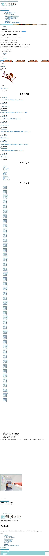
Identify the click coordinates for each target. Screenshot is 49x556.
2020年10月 (5, 273)
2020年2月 (5, 283)
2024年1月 (5, 224)
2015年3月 (5, 356)
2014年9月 (5, 364)
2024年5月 (5, 219)
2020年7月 (5, 277)
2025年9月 (5, 198)
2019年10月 (5, 288)
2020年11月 (5, 272)
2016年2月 (5, 342)
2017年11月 (5, 317)
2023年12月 (5, 225)
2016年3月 (5, 341)
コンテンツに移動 (4, 1)
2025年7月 (5, 201)
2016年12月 (5, 331)
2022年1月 (5, 254)
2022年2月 (5, 253)
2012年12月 (5, 390)
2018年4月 (5, 311)
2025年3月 (5, 206)
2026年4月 (5, 190)
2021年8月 (5, 260)
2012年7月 (5, 396)
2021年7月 (5, 261)
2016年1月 (5, 343)
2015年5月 (5, 353)
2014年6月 (5, 367)
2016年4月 (5, 340)
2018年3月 (5, 312)
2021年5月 (5, 264)
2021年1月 (5, 269)
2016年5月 (5, 338)
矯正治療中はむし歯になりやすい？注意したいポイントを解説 (13, 112)
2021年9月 (5, 259)
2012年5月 (5, 399)
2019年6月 (5, 293)
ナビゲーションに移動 (13, 1)
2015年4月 (5, 355)
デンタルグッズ (6, 179)
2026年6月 (5, 187)
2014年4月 (5, 370)
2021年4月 (5, 265)
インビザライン (6, 169)
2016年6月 (5, 337)
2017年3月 (5, 327)
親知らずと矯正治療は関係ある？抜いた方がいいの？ (11, 99)
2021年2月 (5, 268)
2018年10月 (5, 303)
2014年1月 (5, 374)
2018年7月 (5, 307)
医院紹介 (6, 535)
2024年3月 (5, 221)
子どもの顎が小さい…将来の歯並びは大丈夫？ (10, 118)
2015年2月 (5, 357)
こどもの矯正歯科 (8, 540)
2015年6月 (5, 352)
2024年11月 (5, 211)
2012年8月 (5, 395)
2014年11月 (5, 361)
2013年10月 (5, 377)
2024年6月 (5, 217)
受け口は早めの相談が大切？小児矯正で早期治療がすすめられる (14, 144)
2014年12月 (5, 360)
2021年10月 (5, 258)
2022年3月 (5, 251)
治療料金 (6, 544)
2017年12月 (5, 316)
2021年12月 (5, 255)
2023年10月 (5, 227)
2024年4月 (5, 220)
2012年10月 (5, 393)
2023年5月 (5, 234)
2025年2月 (5, 207)
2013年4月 (5, 385)
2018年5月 (5, 309)
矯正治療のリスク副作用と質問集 (11, 545)
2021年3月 (5, 266)
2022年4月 (5, 250)
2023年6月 (5, 232)
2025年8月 (5, 200)
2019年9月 (5, 289)
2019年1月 (5, 299)
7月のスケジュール (4, 125)
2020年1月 (5, 284)
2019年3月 (5, 297)
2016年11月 (5, 332)
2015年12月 (5, 345)
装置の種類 (6, 542)
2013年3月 (5, 386)
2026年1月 (5, 193)
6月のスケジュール (4, 137)
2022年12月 (5, 240)
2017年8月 (5, 321)
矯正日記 (5, 174)
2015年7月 (5, 351)
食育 (4, 178)
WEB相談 (5, 554)
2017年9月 (5, 319)
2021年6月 (5, 263)
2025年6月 (5, 202)
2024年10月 (5, 212)
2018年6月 (5, 308)
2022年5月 (5, 249)
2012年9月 (5, 394)
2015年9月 (5, 348)
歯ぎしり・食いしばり (4, 88)
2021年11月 (5, 256)
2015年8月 (5, 350)
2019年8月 (5, 290)
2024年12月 (5, 210)
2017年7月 (5, 322)
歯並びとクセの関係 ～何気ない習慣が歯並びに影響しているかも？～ (15, 131)
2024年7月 (5, 216)
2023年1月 (5, 239)
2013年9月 (5, 379)
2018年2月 (5, 313)
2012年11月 (5, 391)
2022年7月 (5, 246)
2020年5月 (5, 279)
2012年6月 (5, 398)
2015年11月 (5, 346)
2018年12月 (5, 301)
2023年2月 (5, 238)
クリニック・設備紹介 (10, 14)
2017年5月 (5, 324)
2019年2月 (5, 298)
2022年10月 (5, 243)
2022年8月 (5, 245)
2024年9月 (5, 214)
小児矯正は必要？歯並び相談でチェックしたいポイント (12, 150)
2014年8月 (5, 365)
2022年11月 (5, 241)
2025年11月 (5, 196)
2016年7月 (5, 336)
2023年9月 (5, 229)
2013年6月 (5, 382)
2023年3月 (5, 236)
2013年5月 (5, 384)
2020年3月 (5, 282)
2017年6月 (5, 323)
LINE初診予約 (6, 551)
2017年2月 (5, 328)
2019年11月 (5, 287)
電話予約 (5, 553)
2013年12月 (5, 375)
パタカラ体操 (2, 66)
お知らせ (24, 31)
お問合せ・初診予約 (4, 10)
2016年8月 (5, 335)
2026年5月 (5, 188)
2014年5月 (5, 369)
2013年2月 (5, 388)
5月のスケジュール (4, 156)
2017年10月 (5, 318)
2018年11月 (5, 302)
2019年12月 (5, 285)
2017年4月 (5, 326)
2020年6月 (5, 278)
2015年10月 (5, 347)
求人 (4, 167)
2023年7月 (5, 231)
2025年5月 (5, 203)
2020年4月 (5, 280)
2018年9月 (5, 304)
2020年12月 (5, 270)
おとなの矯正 (6, 168)
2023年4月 (5, 235)
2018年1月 (5, 314)
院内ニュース (6, 177)
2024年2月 (5, 222)
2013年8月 (5, 380)
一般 (4, 171)
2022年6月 (5, 248)
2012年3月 (5, 401)
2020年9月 (5, 274)
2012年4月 (5, 400)
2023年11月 (5, 226)
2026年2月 (5, 192)
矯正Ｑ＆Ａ (5, 176)
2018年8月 (5, 306)
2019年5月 (5, 294)
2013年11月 (5, 376)
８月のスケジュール (4, 106)
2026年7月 (5, 186)
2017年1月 (5, 330)
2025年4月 (5, 205)
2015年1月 (5, 359)
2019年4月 (5, 295)
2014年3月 (5, 371)
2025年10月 (5, 197)
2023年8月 (5, 230)
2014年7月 (5, 366)
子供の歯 (5, 172)
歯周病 (4, 173)
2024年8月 (5, 215)
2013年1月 (5, 389)
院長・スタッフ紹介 (8, 539)
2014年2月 (5, 372)
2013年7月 (5, 381)
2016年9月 (5, 333)
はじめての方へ (8, 13)
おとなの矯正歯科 (8, 541)
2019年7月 (5, 292)
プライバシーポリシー (7, 513)
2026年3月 (5, 191)
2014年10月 (5, 362)
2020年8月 (5, 275)
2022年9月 (5, 244)
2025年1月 (5, 209)
